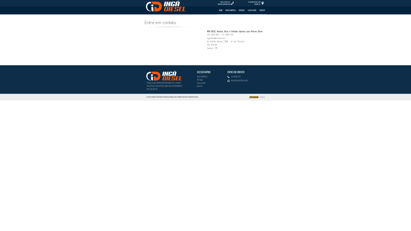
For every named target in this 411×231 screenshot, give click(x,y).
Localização (252, 10)
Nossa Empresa (231, 10)
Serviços (242, 10)
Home (221, 10)
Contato (262, 10)
